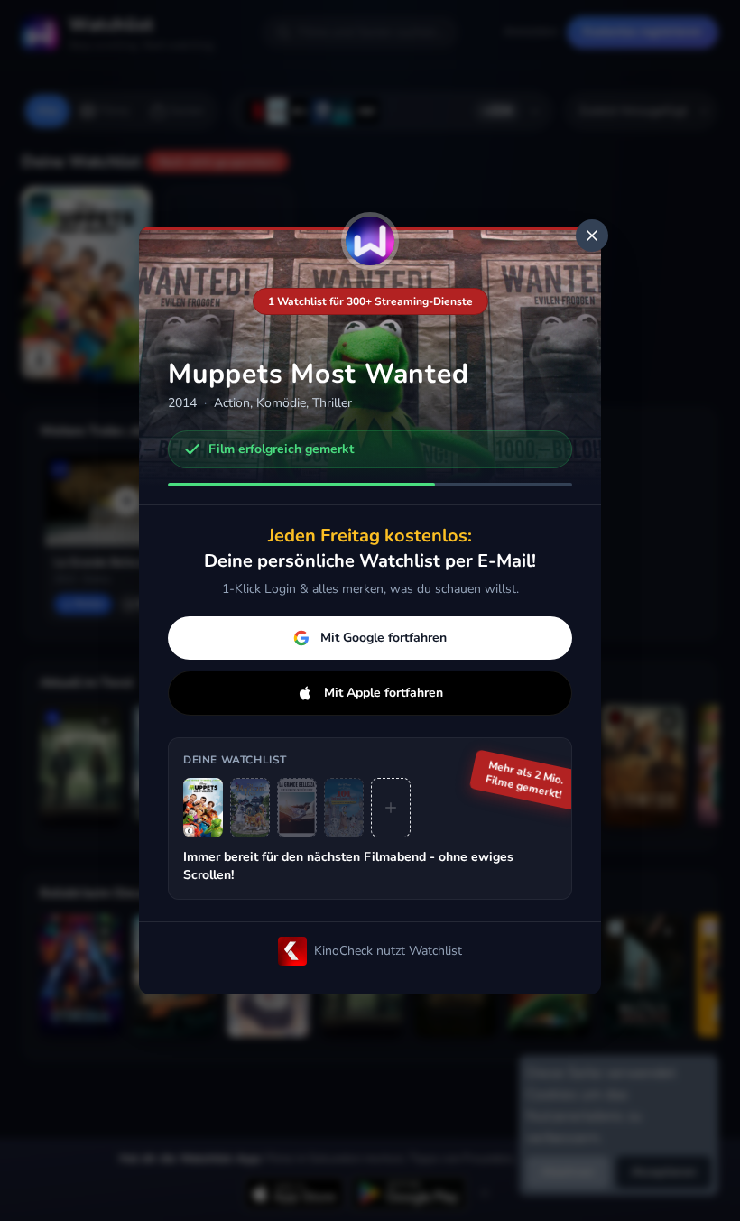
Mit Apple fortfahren (383, 692)
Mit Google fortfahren (383, 637)
